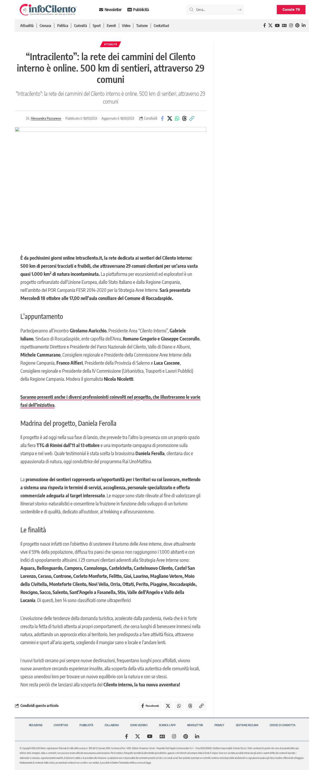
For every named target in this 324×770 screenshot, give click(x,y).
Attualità (110, 44)
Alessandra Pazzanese (46, 118)
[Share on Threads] (184, 118)
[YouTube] (277, 25)
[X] (270, 25)
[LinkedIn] (304, 25)
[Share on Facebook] (162, 118)
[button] (191, 118)
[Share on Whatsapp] (177, 118)
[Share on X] (169, 118)
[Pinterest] (297, 25)
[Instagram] (291, 25)
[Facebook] (264, 25)
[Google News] (284, 25)
